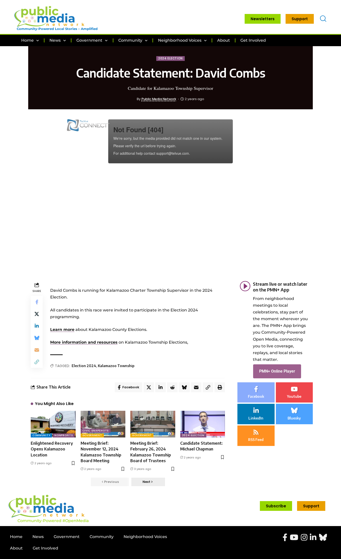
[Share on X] (37, 314)
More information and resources (84, 342)
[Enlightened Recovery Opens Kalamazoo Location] (53, 424)
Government (92, 435)
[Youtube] (294, 392)
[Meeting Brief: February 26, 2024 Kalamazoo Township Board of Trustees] (152, 424)
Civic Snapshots (95, 430)
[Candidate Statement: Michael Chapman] (202, 424)
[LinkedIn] (256, 414)
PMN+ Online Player (277, 371)
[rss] (256, 435)
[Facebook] (256, 392)
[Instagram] (304, 537)
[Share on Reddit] (172, 387)
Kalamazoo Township (116, 366)
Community (41, 435)
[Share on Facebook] (37, 302)
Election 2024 (84, 366)
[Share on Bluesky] (37, 338)
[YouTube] (294, 537)
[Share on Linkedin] (37, 326)
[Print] (219, 387)
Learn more (62, 329)
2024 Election (170, 58)
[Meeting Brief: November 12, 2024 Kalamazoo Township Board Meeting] (103, 424)
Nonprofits (63, 435)
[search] (323, 18)
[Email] (37, 350)
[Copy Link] (37, 362)
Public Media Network (159, 99)
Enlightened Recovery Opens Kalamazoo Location (52, 449)
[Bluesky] (294, 414)
